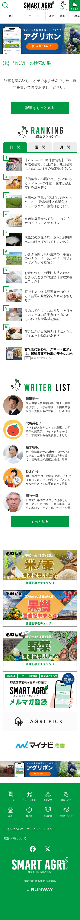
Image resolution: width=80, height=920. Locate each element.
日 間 (15, 147)
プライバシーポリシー (41, 829)
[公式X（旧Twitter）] (47, 848)
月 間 (65, 147)
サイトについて (13, 829)
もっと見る (39, 521)
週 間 (40, 147)
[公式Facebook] (32, 848)
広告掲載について (15, 838)
